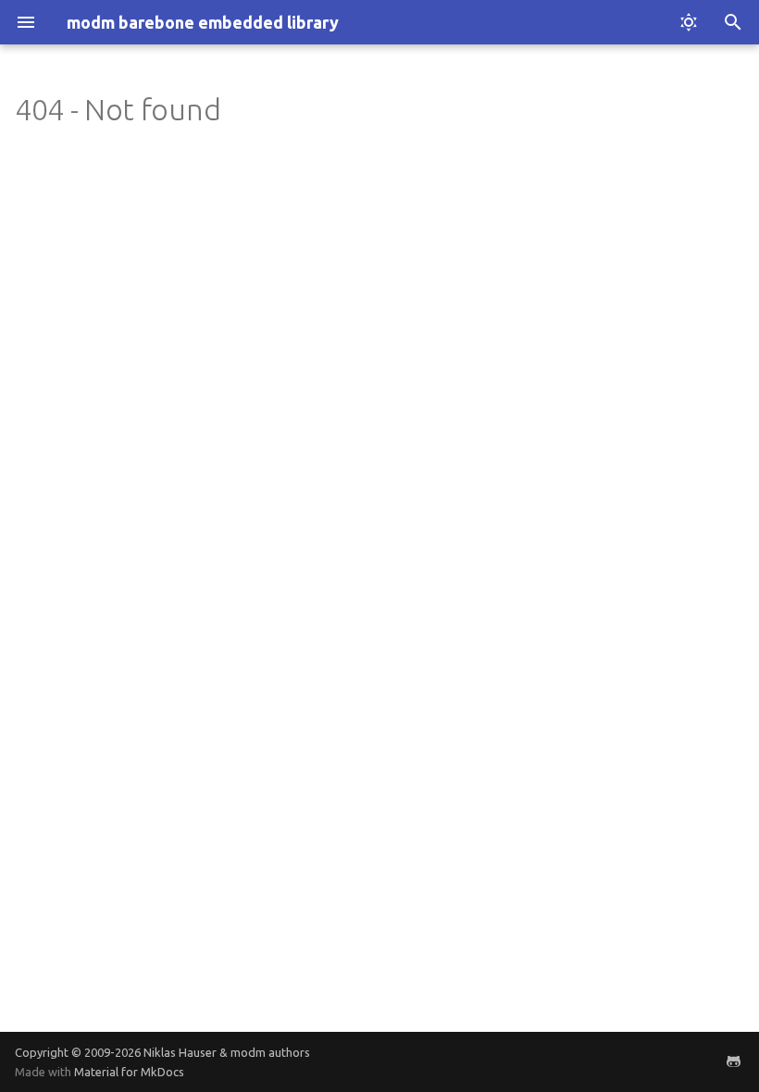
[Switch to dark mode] (688, 22)
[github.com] (733, 1061)
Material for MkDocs (129, 1071)
